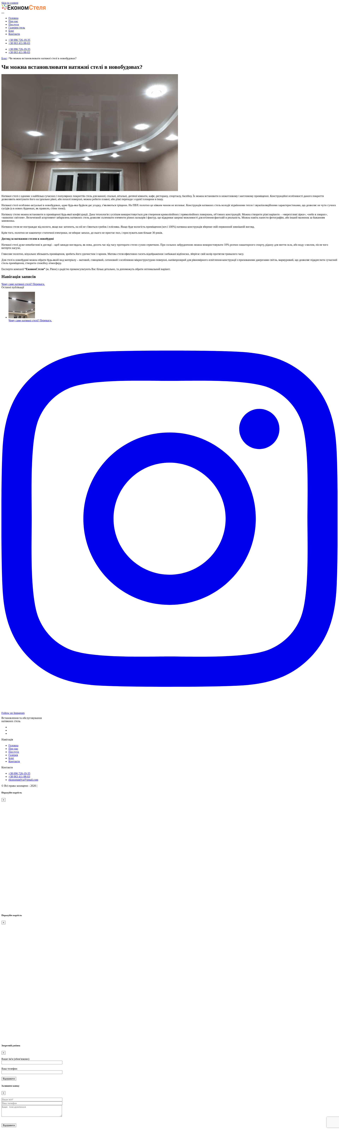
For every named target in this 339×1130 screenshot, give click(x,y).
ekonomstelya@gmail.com (23, 779)
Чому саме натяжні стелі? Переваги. (23, 284)
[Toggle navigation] (2, 13)
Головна (13, 18)
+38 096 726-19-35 (19, 39)
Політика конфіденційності (54, 785)
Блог (11, 30)
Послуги (13, 24)
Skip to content (9, 2)
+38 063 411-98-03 (19, 43)
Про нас (13, 21)
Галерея (13, 755)
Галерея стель (16, 27)
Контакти (14, 33)
